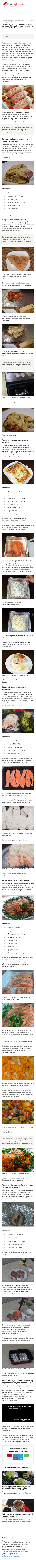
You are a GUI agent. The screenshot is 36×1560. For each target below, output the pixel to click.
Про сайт (17, 1556)
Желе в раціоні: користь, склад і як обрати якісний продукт (17, 1487)
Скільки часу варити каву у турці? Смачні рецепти (18, 1515)
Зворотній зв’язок (8, 1555)
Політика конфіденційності (11, 1555)
